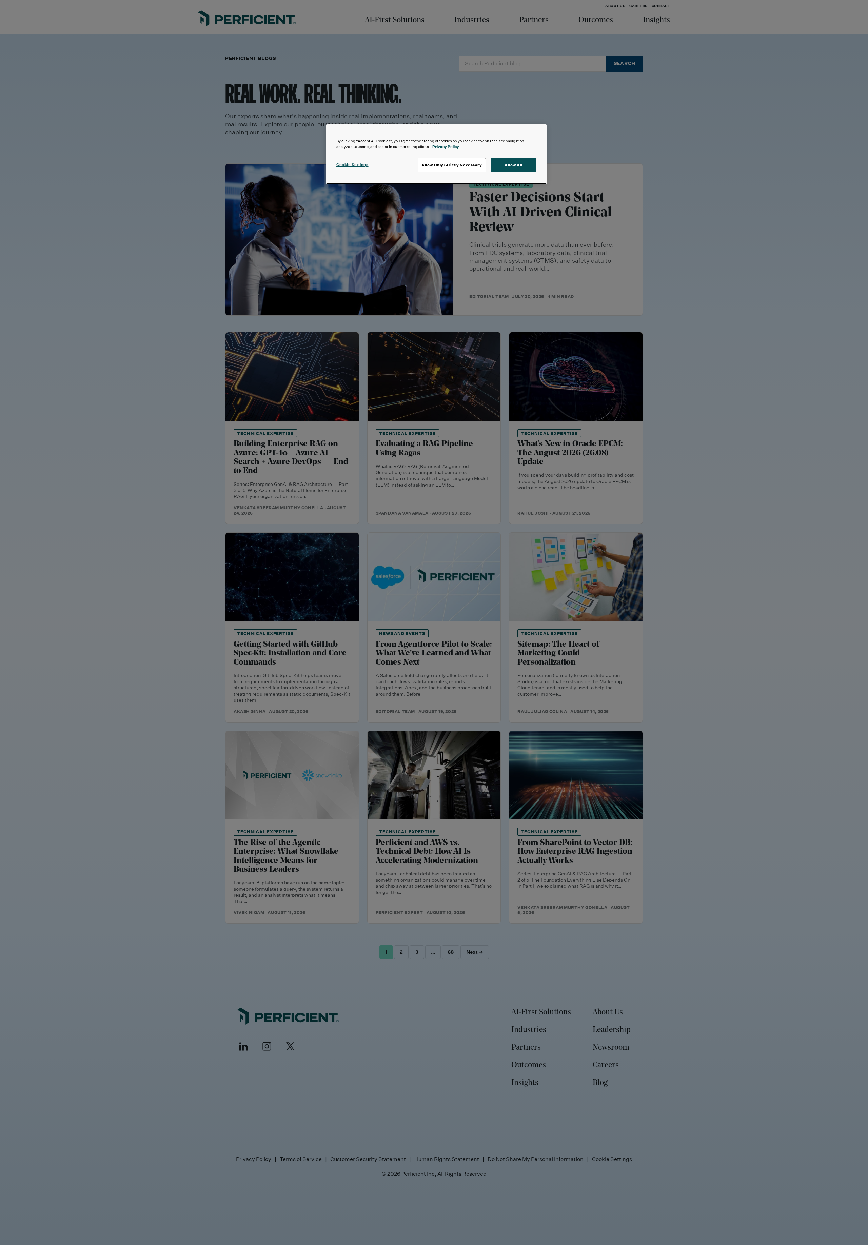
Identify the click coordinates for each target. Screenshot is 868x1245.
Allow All (513, 164)
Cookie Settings (352, 164)
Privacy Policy (445, 146)
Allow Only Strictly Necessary (451, 164)
